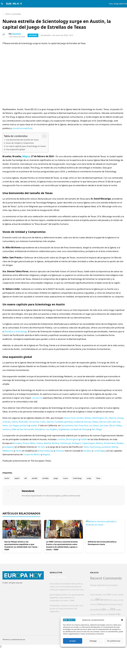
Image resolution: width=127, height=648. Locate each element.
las (104, 609)
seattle (33, 425)
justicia (97, 609)
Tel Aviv (41, 446)
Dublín (84, 439)
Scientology (77, 478)
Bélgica (26, 156)
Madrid (47, 443)
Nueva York (69, 417)
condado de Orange (80, 429)
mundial (105, 614)
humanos (113, 604)
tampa (120, 417)
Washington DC (100, 417)
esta (122, 600)
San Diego (97, 429)
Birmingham (72, 439)
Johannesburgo (45, 450)
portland (24, 425)
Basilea (120, 443)
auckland (105, 446)
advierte (92, 595)
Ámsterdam (109, 443)
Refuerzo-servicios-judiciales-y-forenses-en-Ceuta (102, 542)
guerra (106, 604)
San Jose (104, 425)
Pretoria (60, 450)
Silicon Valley (115, 425)
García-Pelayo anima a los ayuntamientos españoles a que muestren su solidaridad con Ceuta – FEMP (21, 545)
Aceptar (72, 641)
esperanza (116, 600)
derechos (105, 599)
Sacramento (67, 425)
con (108, 594)
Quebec (87, 450)
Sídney (114, 446)
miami (14, 421)
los (112, 609)
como (104, 595)
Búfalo (88, 417)
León (108, 610)
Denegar (93, 641)
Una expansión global (15, 149)
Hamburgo (65, 443)
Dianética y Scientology (15, 331)
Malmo (99, 443)
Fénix (5, 425)
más (118, 614)
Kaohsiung (95, 446)
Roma (26, 443)
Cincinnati (34, 421)
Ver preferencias (113, 641)
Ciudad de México (32, 454)
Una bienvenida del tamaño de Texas (22, 139)
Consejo (114, 595)
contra (120, 594)
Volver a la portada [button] (11, 14)
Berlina (55, 443)
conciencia (37, 397)
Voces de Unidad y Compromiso (20, 143)
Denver (102, 421)
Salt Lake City (113, 421)
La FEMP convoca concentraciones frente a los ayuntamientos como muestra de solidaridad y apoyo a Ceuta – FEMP (62, 545)
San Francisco (81, 425)
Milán (32, 443)
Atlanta (112, 417)
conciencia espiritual (22, 128)
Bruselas (17, 443)
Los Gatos (94, 425)
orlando (6, 421)
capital (16, 478)
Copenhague (88, 443)
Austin (6, 478)
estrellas (45, 478)
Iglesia (120, 604)
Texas (98, 478)
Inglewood (64, 429)
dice (111, 600)
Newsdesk (16, 34)
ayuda (98, 594)
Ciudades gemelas (64, 421)
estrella (34, 478)
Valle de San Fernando (23, 429)
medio (118, 610)
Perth (18, 450)
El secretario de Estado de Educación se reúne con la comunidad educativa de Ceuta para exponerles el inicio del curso (67, 586)
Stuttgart (76, 443)
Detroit (50, 421)
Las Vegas (14, 425)
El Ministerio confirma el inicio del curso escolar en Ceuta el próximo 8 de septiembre (66, 608)
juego (56, 478)
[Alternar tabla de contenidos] (43, 136)
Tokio (85, 446)
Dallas (95, 421)
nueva (65, 478)
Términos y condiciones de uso (13, 639)
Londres (61, 439)
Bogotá (46, 454)
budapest (8, 446)
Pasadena (40, 429)
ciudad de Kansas (82, 421)
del (25, 478)
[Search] (2, 4)
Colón (43, 421)
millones (99, 614)
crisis (92, 600)
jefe (91, 609)
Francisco (93, 604)
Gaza (99, 604)
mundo (112, 614)
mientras (93, 614)
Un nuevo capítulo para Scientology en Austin (26, 146)
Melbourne (7, 450)
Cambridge (99, 450)
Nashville (23, 421)
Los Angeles (51, 429)
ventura (6, 429)
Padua (39, 443)
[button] (122, 620)
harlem (80, 417)
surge (89, 478)
